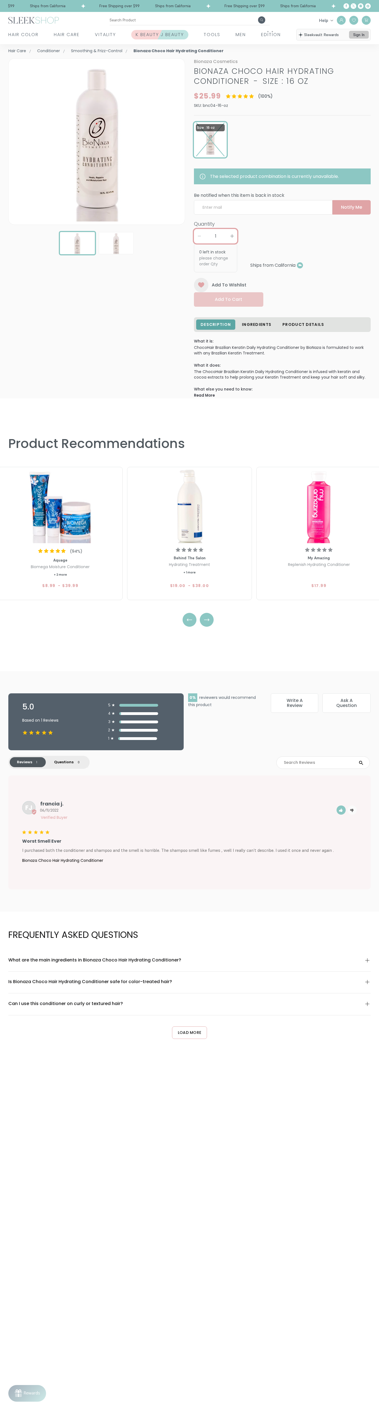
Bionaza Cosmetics (216, 61)
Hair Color (23, 34)
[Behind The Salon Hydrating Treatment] (189, 506)
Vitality (105, 34)
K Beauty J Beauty (160, 34)
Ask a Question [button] (346, 703)
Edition (271, 34)
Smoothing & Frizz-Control (96, 51)
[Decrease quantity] (199, 236)
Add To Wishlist (229, 285)
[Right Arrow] (207, 620)
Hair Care (67, 34)
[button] (341, 810)
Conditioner (48, 51)
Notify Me (351, 207)
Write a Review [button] (295, 703)
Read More (204, 395)
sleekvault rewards (321, 34)
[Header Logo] (33, 20)
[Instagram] (360, 6)
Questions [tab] (64, 762)
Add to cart (228, 299)
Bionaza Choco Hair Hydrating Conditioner (62, 860)
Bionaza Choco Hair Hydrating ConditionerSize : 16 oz (264, 76)
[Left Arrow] (189, 620)
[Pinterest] (368, 6)
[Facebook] (346, 6)
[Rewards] (27, 1393)
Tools (212, 34)
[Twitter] (353, 6)
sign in (359, 34)
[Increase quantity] (232, 236)
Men (241, 34)
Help (323, 20)
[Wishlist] (353, 20)
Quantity (204, 223)
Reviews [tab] (24, 762)
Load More (189, 1032)
